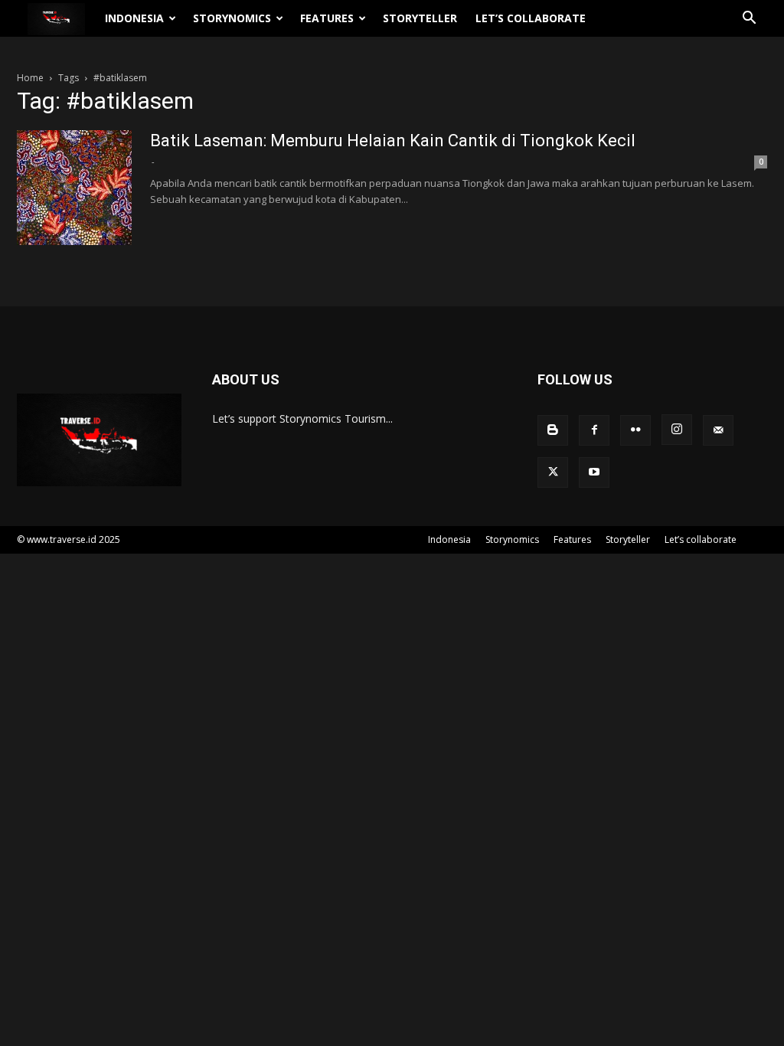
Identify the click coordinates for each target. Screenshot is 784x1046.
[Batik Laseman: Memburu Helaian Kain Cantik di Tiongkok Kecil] (74, 187)
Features (327, 18)
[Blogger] (552, 430)
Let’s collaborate (530, 18)
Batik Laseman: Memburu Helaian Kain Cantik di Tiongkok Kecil (392, 140)
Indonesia (134, 18)
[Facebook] (594, 430)
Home (30, 77)
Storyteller (420, 18)
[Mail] (718, 430)
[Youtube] (594, 472)
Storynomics (232, 18)
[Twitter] (552, 472)
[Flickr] (635, 430)
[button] (748, 19)
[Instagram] (677, 429)
